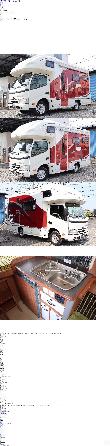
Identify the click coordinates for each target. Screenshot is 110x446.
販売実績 (1, 3)
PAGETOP (2, 412)
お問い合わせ (2, 8)
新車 (0, 14)
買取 (0, 4)
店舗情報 (1, 429)
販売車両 (1, 2)
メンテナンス (2, 5)
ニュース (1, 6)
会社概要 (1, 7)
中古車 (1, 15)
